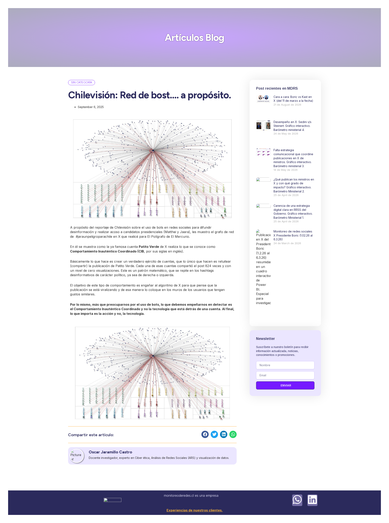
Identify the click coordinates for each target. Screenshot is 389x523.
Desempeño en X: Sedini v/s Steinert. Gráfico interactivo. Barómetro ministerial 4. (292, 126)
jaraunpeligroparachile (94, 236)
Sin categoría (81, 82)
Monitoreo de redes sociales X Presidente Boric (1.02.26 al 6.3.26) (293, 235)
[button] (205, 434)
